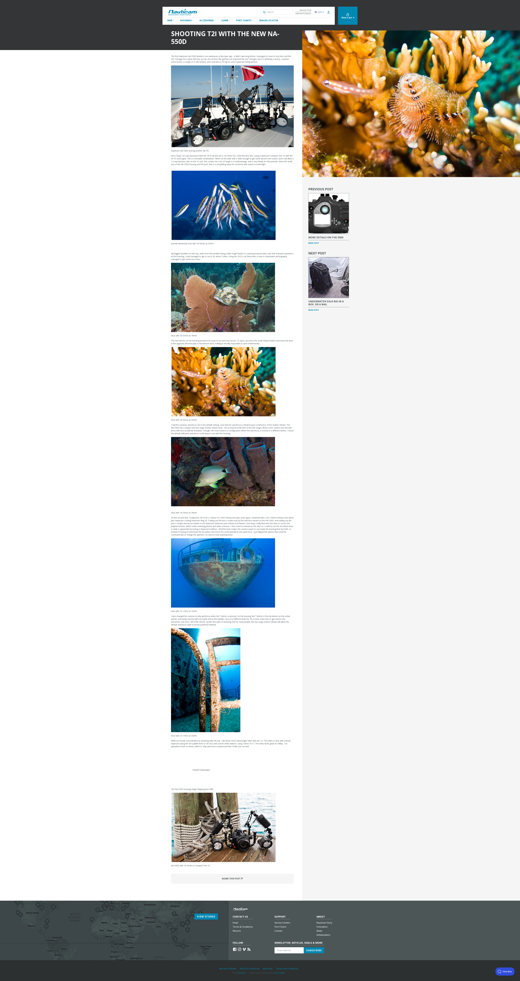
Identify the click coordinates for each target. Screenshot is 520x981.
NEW (172, 20)
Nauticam (242, 973)
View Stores (206, 916)
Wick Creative (279, 973)
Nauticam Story (324, 922)
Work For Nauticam (250, 968)
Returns (237, 930)
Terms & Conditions (243, 926)
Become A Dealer (228, 968)
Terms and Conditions (287, 968)
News (319, 930)
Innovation (322, 926)
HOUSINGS (188, 20)
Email (235, 922)
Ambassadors (323, 934)
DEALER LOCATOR (268, 20)
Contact (278, 930)
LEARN (227, 20)
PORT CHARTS (246, 20)
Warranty (267, 968)
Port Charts (280, 926)
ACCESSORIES (208, 20)
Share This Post (231, 878)
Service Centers (282, 922)
